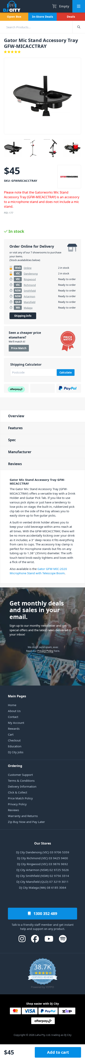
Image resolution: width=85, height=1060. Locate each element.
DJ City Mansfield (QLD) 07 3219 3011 (42, 882)
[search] (36, 27)
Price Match (18, 348)
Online (27, 268)
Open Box (14, 16)
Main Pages (17, 696)
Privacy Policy (45, 651)
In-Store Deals (42, 16)
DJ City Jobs (15, 752)
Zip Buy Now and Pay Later (26, 822)
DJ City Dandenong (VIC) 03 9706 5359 (42, 852)
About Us (14, 711)
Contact (13, 717)
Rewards (14, 728)
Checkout (14, 740)
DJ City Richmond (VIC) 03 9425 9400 (42, 858)
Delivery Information (22, 786)
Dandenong (31, 273)
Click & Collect (17, 792)
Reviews (15, 464)
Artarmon (29, 296)
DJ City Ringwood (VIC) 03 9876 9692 (42, 864)
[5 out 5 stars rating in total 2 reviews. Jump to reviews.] (42, 52)
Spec (12, 440)
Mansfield (29, 302)
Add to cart (58, 1052)
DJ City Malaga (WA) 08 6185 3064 (42, 887)
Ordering (15, 766)
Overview (16, 416)
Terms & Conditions (21, 780)
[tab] (42, 416)
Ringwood (30, 279)
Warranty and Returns (23, 816)
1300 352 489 (44, 913)
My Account (16, 723)
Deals (71, 16)
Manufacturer (19, 452)
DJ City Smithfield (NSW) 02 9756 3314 (42, 876)
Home (12, 705)
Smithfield (30, 290)
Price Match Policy (20, 798)
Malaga (28, 308)
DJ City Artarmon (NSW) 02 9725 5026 (42, 870)
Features (15, 428)
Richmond (30, 285)
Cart (10, 734)
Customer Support (20, 775)
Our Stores (42, 843)
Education (14, 746)
